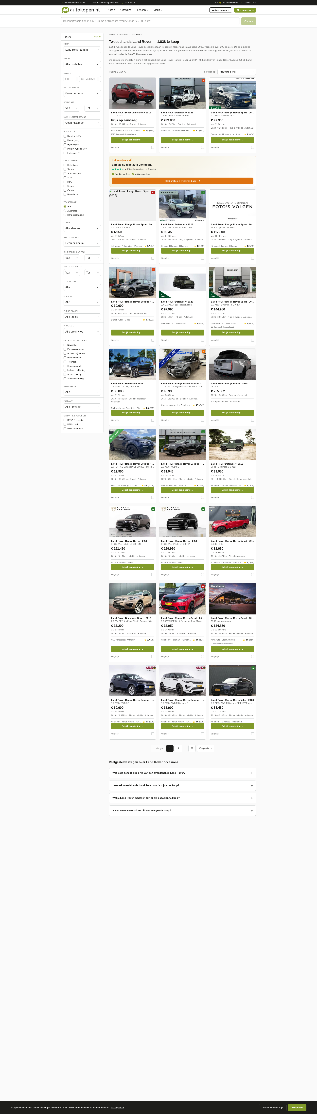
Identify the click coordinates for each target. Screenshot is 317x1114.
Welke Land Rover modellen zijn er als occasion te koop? (146, 797)
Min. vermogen (72, 237)
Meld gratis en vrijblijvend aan (181, 181)
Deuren (68, 296)
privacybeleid (117, 1107)
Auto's (111, 10)
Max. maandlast (72, 88)
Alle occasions (245, 10)
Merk (66, 44)
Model (67, 59)
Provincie (69, 326)
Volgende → (205, 748)
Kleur (67, 223)
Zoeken (248, 21)
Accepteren (297, 1107)
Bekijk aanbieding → (132, 139)
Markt (157, 10)
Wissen (97, 37)
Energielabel (71, 311)
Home (112, 34)
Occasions (122, 34)
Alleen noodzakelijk (272, 1107)
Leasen (141, 10)
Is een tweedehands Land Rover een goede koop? (141, 810)
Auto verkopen (220, 10)
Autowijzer (126, 10)
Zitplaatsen (70, 282)
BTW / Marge (70, 386)
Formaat (68, 401)
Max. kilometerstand (75, 117)
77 (192, 748)
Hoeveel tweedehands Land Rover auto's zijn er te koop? (145, 785)
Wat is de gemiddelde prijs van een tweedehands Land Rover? (148, 772)
